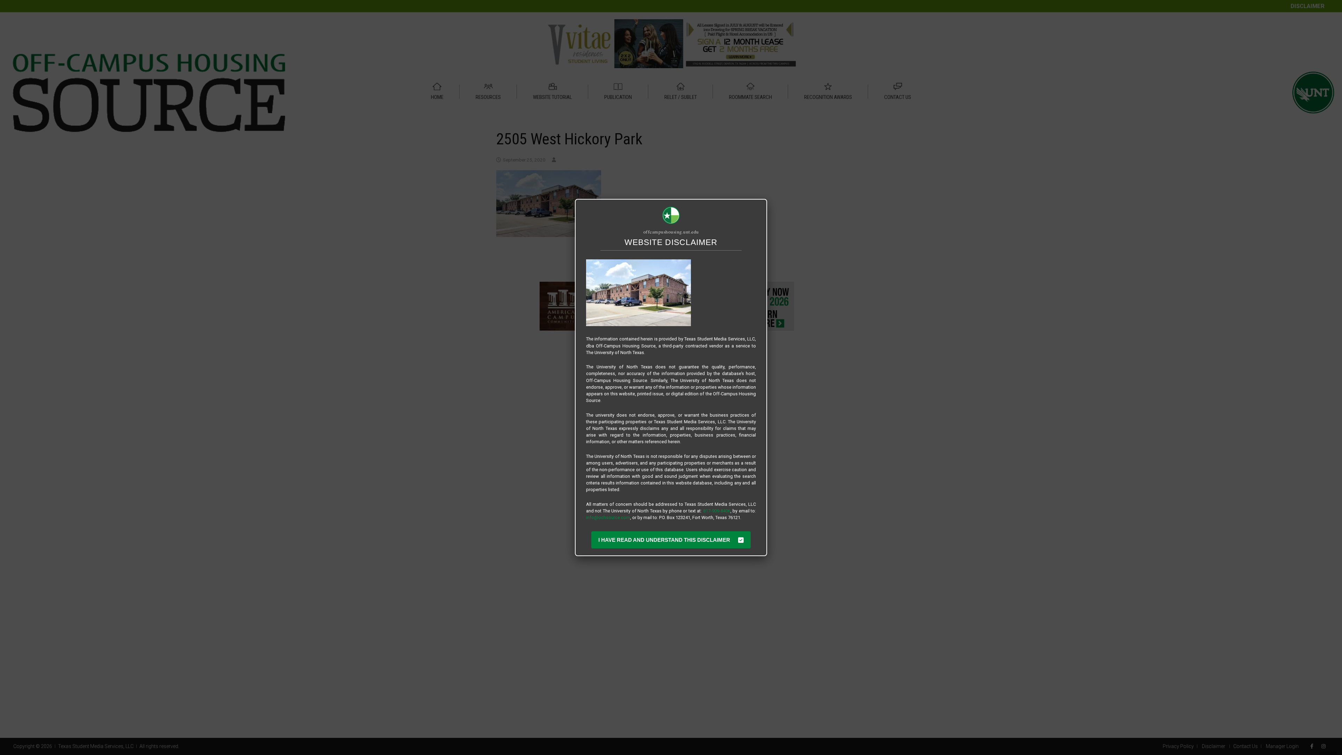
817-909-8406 (716, 510)
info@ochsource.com (608, 517)
